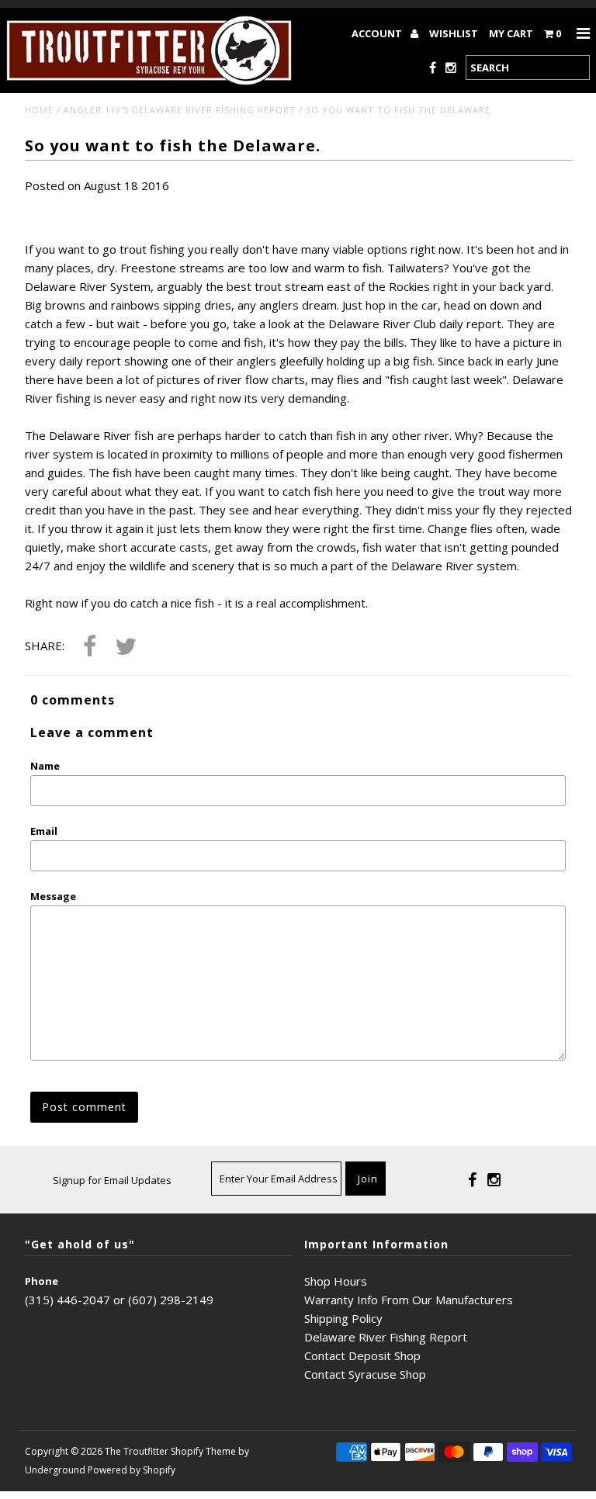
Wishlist (453, 33)
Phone (41, 1281)
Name (45, 766)
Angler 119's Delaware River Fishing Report (180, 110)
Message (53, 896)
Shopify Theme (203, 1451)
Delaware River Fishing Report (385, 1337)
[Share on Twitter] (126, 647)
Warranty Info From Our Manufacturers (408, 1299)
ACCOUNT (378, 33)
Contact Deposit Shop (362, 1355)
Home (39, 110)
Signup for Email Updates (112, 1180)
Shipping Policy (343, 1318)
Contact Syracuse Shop (365, 1374)
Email (43, 831)
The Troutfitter (136, 1451)
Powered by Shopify (131, 1469)
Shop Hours (335, 1281)
